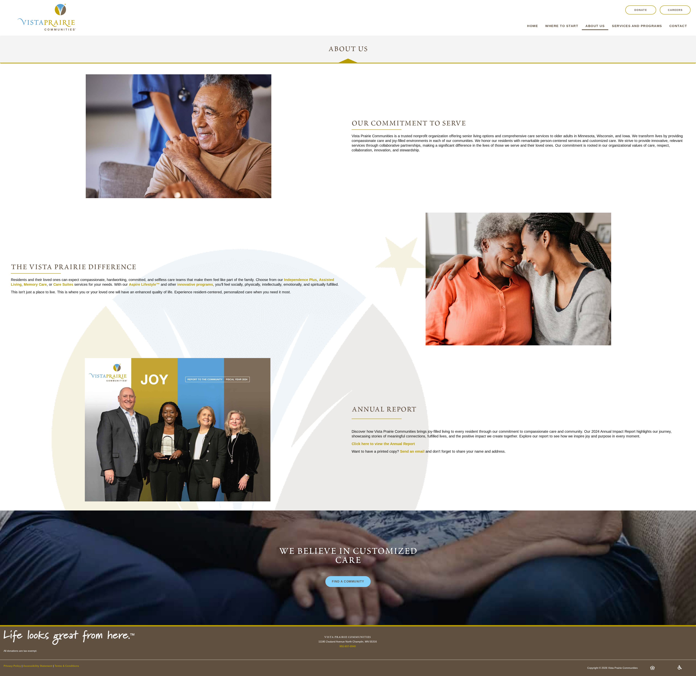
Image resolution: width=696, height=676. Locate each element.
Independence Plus (300, 280)
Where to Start (561, 26)
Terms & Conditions (67, 665)
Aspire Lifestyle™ (144, 284)
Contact (678, 26)
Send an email (412, 451)
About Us (595, 26)
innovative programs (194, 284)
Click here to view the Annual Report (383, 444)
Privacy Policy (12, 665)
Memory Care (35, 284)
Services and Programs (637, 26)
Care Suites (63, 284)
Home (532, 26)
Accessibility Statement (37, 665)
